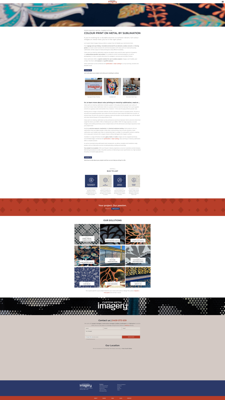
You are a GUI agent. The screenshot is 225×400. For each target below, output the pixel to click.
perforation (109, 63)
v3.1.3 (87, 389)
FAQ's (118, 389)
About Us (119, 388)
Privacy (118, 387)
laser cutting (117, 63)
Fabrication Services (103, 385)
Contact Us (88, 157)
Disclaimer (119, 385)
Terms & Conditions (121, 384)
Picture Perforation (103, 387)
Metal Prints (102, 388)
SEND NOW (131, 337)
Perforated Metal (103, 391)
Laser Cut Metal (102, 389)
